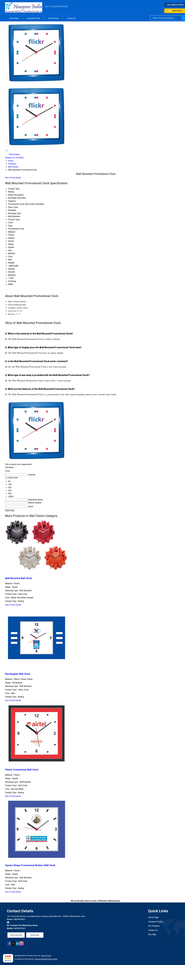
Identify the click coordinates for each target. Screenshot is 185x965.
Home (10, 161)
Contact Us (71, 18)
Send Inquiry (14, 154)
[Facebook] (9, 945)
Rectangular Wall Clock (17, 674)
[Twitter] (13, 945)
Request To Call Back (14, 157)
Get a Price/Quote (13, 177)
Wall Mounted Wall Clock (18, 578)
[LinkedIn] (17, 945)
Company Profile (33, 18)
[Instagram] (22, 945)
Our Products (53, 18)
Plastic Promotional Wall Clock (21, 769)
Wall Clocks (13, 167)
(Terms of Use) (46, 956)
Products (12, 164)
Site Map (152, 934)
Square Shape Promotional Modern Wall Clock (30, 865)
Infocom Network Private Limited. (46, 959)
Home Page (13, 18)
